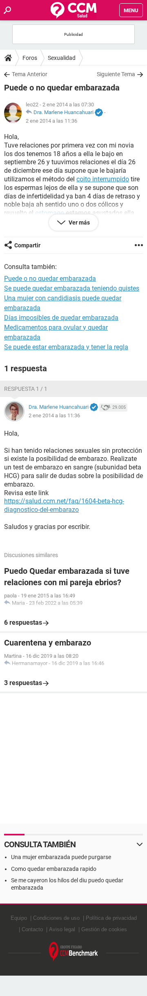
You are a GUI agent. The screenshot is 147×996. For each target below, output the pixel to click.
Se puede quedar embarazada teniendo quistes (71, 288)
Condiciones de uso (56, 918)
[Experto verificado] (99, 112)
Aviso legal (62, 929)
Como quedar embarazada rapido (53, 869)
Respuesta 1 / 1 (25, 389)
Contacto (32, 929)
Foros (29, 58)
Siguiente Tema (116, 74)
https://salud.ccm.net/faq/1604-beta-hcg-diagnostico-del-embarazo (64, 505)
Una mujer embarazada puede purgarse (61, 857)
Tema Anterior (29, 74)
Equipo (19, 918)
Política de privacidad (111, 918)
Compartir (27, 245)
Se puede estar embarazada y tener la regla (66, 347)
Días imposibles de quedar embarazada (61, 318)
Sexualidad (62, 58)
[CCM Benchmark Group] (73, 952)
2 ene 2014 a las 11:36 (51, 121)
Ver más (78, 222)
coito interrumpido (102, 179)
